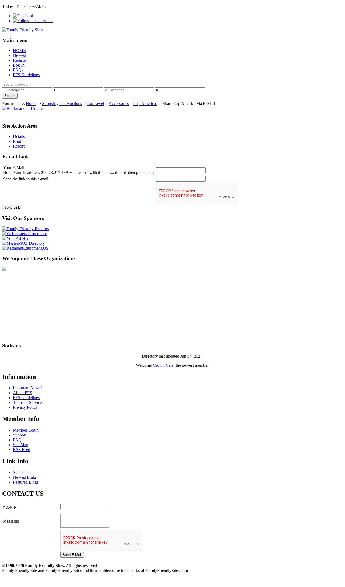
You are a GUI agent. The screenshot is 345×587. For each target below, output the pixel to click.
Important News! (27, 388)
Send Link (12, 207)
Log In (19, 65)
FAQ (17, 440)
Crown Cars (163, 365)
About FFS (22, 392)
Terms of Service (27, 402)
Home (31, 103)
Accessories (119, 103)
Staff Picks (22, 472)
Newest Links (25, 477)
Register (20, 60)
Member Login (26, 430)
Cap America (145, 103)
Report (19, 146)
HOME (19, 50)
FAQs (18, 70)
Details (19, 136)
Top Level (95, 103)
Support (19, 435)
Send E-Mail (72, 555)
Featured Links (26, 482)
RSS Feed (21, 449)
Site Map (20, 444)
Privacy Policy (25, 407)
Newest (19, 55)
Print (17, 141)
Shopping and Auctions (62, 103)
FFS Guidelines (26, 74)
